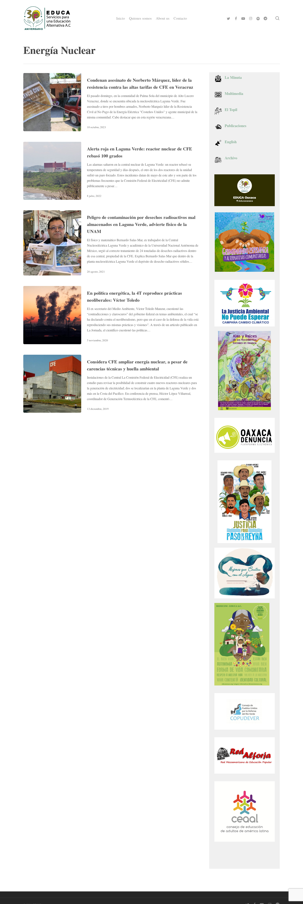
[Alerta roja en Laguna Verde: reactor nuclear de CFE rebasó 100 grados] (52, 171)
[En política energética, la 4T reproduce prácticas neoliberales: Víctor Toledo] (52, 315)
